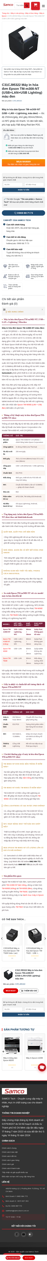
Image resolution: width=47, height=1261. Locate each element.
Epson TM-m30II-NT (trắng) (7, 641)
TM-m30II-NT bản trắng (16, 885)
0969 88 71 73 (25, 213)
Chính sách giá (8, 1164)
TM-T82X (19, 907)
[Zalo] (30, 1234)
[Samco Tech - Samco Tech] (8, 4)
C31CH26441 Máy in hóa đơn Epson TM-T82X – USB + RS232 (34, 950)
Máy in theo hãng (31, 13)
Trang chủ (5, 13)
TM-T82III (14, 615)
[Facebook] (16, 1234)
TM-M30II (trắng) (9, 888)
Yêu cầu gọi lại (14, 1258)
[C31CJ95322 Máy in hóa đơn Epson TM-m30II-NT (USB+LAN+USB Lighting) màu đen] (8, 974)
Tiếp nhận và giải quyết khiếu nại (15, 1172)
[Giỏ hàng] (35, 6)
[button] (43, 6)
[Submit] (27, 5)
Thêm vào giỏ (30, 991)
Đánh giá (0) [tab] (9, 303)
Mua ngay (11, 991)
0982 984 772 (22, 1196)
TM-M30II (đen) (25, 888)
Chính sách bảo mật (10, 1152)
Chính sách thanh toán (11, 1168)
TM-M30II (38, 608)
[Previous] (2, 943)
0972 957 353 (22, 1201)
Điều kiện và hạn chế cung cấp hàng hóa (18, 1176)
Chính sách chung (9, 1148)
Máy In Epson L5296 (34, 1058)
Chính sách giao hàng (10, 1160)
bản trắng (27, 778)
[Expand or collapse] (42, 309)
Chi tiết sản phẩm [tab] (13, 299)
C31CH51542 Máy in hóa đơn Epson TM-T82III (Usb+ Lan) (11, 950)
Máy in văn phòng (17, 13)
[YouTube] (23, 1234)
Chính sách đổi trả (9, 1156)
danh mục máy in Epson (33, 895)
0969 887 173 (16, 1206)
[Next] (44, 943)
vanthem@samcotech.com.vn (17, 1211)
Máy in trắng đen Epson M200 (10, 1059)
